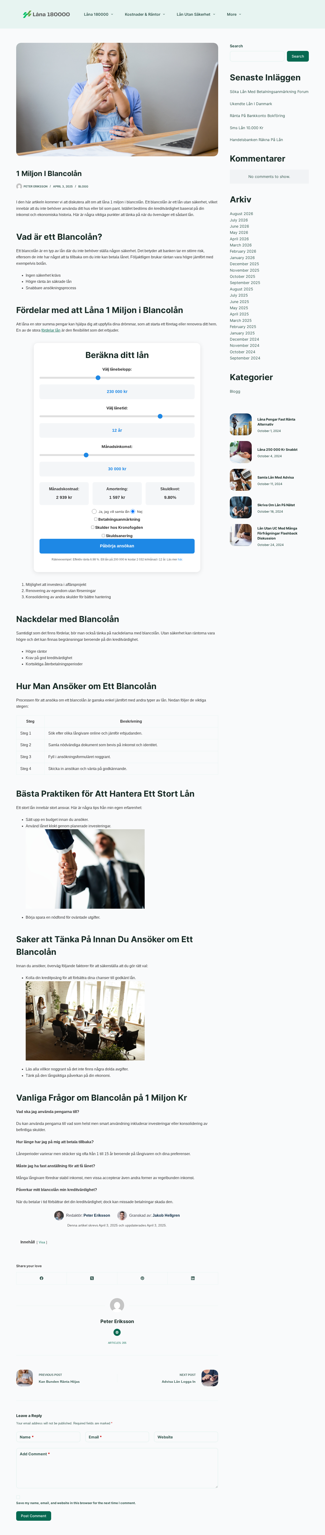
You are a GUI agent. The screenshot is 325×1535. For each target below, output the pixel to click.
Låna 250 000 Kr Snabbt (277, 449)
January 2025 (242, 333)
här (180, 559)
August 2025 (241, 289)
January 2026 (242, 257)
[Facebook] (41, 1278)
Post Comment (33, 1516)
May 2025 (239, 307)
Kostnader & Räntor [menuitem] (142, 14)
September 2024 (245, 358)
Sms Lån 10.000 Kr (246, 127)
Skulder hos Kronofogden (118, 527)
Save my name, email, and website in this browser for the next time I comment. (76, 1503)
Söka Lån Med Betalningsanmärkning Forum (269, 91)
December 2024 (244, 339)
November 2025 (244, 270)
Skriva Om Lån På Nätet (276, 505)
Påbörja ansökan (117, 546)
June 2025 (239, 301)
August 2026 (241, 213)
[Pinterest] (142, 1278)
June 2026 (239, 226)
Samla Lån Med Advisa (275, 477)
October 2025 (242, 276)
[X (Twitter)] (92, 1278)
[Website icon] (117, 1332)
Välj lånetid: (117, 408)
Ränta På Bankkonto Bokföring (257, 115)
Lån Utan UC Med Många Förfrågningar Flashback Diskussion (277, 533)
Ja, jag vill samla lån (113, 512)
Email (95, 1437)
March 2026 (241, 245)
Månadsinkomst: (117, 446)
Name (27, 1437)
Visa (42, 1242)
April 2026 (239, 238)
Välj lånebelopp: (117, 369)
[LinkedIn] (193, 1278)
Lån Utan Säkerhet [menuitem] (193, 14)
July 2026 (239, 220)
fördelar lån (50, 330)
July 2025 (239, 295)
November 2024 (244, 345)
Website (165, 1437)
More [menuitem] (231, 14)
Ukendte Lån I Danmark (251, 103)
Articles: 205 (117, 1342)
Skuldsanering (119, 535)
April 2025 (239, 314)
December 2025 (244, 263)
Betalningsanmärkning (118, 519)
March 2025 (241, 320)
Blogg (83, 186)
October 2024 (242, 351)
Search (236, 46)
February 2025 (243, 326)
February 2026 (243, 251)
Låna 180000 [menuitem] (96, 14)
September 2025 (245, 282)
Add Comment (35, 1454)
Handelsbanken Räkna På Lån (256, 139)
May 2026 (239, 232)
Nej (139, 512)
